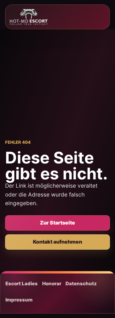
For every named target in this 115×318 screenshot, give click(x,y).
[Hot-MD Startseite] (29, 17)
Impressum (19, 300)
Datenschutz (81, 283)
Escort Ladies (21, 283)
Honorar (51, 283)
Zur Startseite (57, 222)
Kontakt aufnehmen (57, 241)
